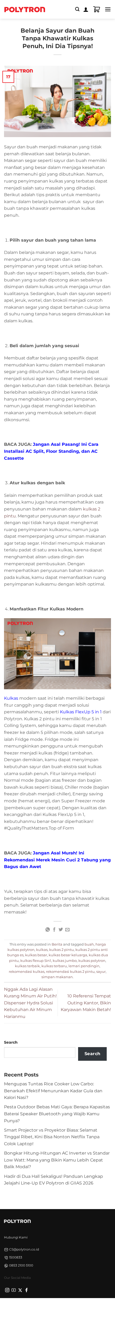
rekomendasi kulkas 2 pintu (70, 972)
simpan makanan (57, 977)
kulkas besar (36, 955)
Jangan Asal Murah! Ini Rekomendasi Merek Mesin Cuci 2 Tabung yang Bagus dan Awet (57, 859)
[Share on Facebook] (54, 929)
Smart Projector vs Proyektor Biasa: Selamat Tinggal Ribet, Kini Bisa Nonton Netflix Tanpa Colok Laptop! (51, 1137)
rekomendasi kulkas (26, 972)
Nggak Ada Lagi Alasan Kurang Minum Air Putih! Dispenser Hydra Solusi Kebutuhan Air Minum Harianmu (30, 1003)
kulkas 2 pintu (61, 950)
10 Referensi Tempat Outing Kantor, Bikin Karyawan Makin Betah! (86, 1002)
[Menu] (108, 9)
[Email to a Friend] (67, 929)
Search (11, 1042)
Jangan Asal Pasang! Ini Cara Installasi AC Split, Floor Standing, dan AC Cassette (51, 451)
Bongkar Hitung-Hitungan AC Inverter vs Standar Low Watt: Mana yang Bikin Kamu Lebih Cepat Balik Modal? (57, 1160)
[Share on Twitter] (61, 929)
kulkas (42, 950)
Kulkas (11, 698)
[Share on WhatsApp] (47, 929)
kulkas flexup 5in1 (35, 961)
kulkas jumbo (65, 961)
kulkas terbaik (27, 966)
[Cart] (96, 9)
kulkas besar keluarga (68, 955)
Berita (57, 944)
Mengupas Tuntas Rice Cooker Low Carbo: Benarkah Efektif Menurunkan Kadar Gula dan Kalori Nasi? (53, 1090)
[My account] (86, 9)
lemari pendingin (83, 966)
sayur (101, 972)
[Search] (77, 9)
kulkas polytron (91, 961)
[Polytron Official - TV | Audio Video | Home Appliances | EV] (24, 9)
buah (89, 944)
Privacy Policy (23, 1307)
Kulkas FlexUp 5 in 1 (81, 711)
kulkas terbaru (54, 966)
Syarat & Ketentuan (56, 1307)
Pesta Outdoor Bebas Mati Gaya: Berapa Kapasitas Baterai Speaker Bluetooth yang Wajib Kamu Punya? (57, 1113)
